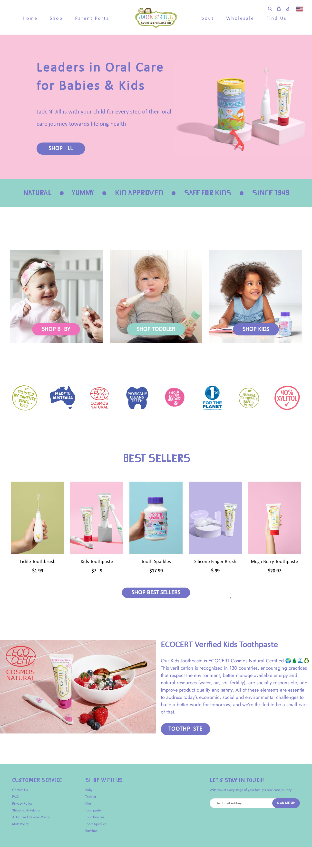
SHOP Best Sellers (156, 593)
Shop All (61, 148)
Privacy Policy (22, 803)
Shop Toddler (156, 329)
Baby (88, 789)
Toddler (90, 796)
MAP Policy (20, 823)
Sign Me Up (286, 803)
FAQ (15, 796)
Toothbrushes (94, 817)
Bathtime (91, 830)
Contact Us (20, 789)
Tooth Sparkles (95, 823)
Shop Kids (256, 329)
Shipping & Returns (26, 810)
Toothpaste (185, 729)
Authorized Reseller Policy (31, 817)
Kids (88, 803)
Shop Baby (56, 329)
